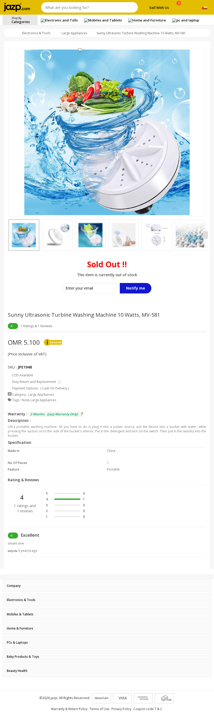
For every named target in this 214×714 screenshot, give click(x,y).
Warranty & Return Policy (69, 709)
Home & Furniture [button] (20, 628)
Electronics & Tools (36, 33)
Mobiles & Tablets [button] (20, 614)
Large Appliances (74, 33)
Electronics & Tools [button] (21, 600)
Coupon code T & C (147, 709)
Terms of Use (99, 709)
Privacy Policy (121, 709)
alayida (22, 550)
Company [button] (14, 585)
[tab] (107, 586)
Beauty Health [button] (17, 670)
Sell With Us (159, 7)
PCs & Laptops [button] (17, 642)
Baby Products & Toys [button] (23, 656)
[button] (8, 235)
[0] (178, 8)
